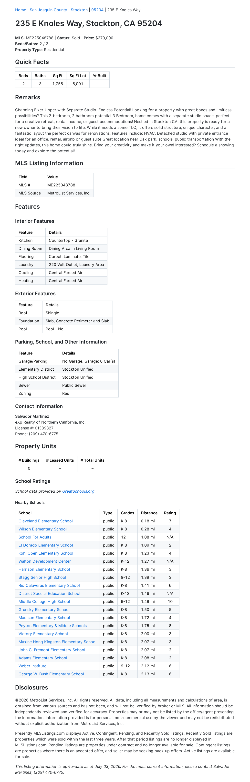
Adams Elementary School (43, 657)
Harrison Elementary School (44, 569)
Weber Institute (32, 665)
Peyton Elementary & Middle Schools (53, 625)
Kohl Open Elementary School (46, 553)
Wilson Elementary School (43, 529)
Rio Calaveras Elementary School (49, 585)
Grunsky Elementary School (44, 609)
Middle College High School (44, 601)
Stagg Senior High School (42, 577)
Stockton (79, 9)
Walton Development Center (45, 561)
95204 (97, 9)
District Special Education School (49, 593)
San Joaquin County (48, 9)
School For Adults (35, 537)
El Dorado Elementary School (46, 545)
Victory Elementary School (43, 633)
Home (20, 9)
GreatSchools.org (78, 491)
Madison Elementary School (44, 617)
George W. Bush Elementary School (51, 673)
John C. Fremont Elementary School (52, 649)
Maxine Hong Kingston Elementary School (57, 641)
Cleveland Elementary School (46, 520)
